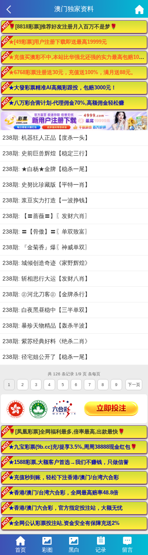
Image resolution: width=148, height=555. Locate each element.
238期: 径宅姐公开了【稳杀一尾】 (46, 357)
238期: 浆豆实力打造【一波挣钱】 (46, 200)
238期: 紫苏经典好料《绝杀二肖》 (46, 341)
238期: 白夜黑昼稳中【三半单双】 (46, 310)
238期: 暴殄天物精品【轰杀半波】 (46, 325)
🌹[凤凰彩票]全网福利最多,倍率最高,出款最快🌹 (67, 432)
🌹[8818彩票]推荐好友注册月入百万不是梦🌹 (63, 26)
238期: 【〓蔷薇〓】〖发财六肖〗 (46, 216)
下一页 (134, 384)
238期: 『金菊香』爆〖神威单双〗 (46, 247)
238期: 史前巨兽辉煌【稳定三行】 (46, 153)
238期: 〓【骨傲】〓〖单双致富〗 (46, 231)
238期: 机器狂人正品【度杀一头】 (46, 137)
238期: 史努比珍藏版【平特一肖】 (46, 184)
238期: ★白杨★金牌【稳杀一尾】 (46, 169)
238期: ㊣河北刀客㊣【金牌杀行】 (46, 294)
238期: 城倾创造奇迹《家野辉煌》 (46, 263)
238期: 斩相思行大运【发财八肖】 (46, 278)
